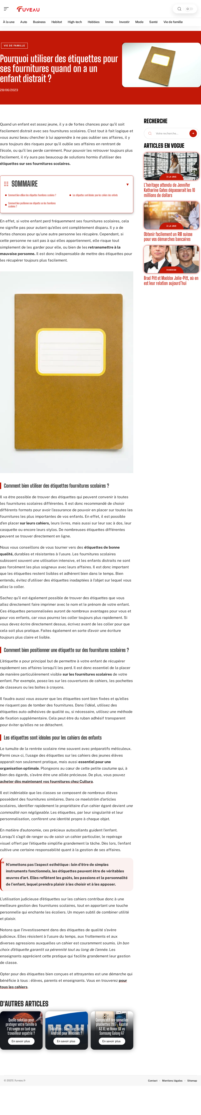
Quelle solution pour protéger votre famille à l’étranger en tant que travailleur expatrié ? (21, 1026)
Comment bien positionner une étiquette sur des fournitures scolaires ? (32, 205)
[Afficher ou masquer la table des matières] (83, 184)
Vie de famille (14, 45)
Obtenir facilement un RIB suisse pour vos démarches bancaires (168, 236)
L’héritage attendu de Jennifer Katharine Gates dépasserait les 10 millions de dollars (169, 190)
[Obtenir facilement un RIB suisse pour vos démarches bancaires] (171, 215)
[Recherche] (179, 9)
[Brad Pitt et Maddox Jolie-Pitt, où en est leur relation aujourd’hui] (171, 259)
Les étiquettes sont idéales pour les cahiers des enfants (95, 195)
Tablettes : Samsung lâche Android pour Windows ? (66, 1030)
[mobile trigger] (7, 9)
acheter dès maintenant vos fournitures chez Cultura (46, 781)
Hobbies (171, 270)
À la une (171, 177)
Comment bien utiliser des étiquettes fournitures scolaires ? (32, 195)
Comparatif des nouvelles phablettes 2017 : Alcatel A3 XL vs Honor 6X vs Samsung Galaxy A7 (112, 1026)
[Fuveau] (28, 9)
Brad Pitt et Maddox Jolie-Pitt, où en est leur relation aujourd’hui (171, 280)
